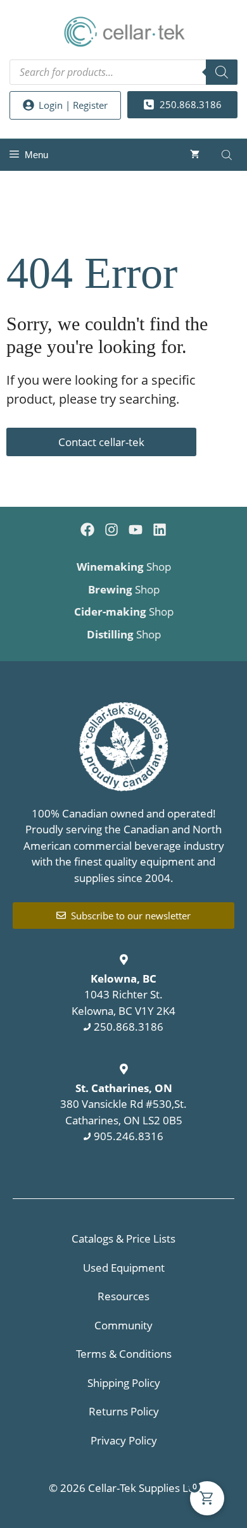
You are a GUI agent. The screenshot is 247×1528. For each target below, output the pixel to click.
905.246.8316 (128, 1136)
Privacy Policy (124, 1440)
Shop (124, 566)
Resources (123, 1296)
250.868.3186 (128, 1026)
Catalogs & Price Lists (123, 1238)
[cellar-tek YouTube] (136, 529)
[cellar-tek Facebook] (87, 529)
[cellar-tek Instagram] (111, 529)
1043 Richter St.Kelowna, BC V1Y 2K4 (123, 994)
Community (123, 1325)
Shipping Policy (123, 1383)
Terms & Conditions (124, 1353)
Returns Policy (124, 1411)
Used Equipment (124, 1267)
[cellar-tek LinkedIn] (160, 529)
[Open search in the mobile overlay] (124, 72)
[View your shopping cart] (194, 155)
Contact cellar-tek (101, 442)
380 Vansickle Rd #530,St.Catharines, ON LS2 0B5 (123, 1104)
